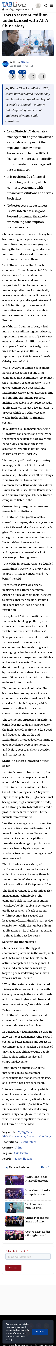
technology (44, 1136)
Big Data (26, 1132)
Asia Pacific (21, 1153)
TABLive (25, 62)
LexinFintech (28, 1142)
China (18, 1147)
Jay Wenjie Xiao (23, 1158)
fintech (30, 1136)
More (44, 1167)
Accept (39, 1331)
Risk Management (13, 1136)
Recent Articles (19, 1167)
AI (19, 1132)
